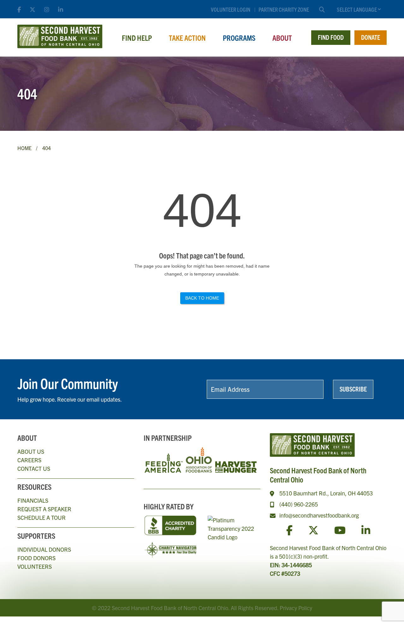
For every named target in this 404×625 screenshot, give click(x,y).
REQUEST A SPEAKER (44, 509)
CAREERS (29, 460)
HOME (24, 148)
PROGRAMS (239, 37)
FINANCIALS (32, 500)
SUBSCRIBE (353, 389)
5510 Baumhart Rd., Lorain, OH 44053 (326, 493)
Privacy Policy (296, 607)
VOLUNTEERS (34, 566)
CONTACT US (33, 468)
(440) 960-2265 (298, 504)
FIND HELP (137, 37)
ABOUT (282, 37)
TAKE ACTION (187, 37)
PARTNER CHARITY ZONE (283, 9)
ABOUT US (30, 451)
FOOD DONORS (36, 557)
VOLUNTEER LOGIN (230, 9)
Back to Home (202, 297)
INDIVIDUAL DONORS (44, 549)
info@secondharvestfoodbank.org (319, 515)
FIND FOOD (331, 37)
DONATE (370, 37)
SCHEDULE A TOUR (41, 517)
